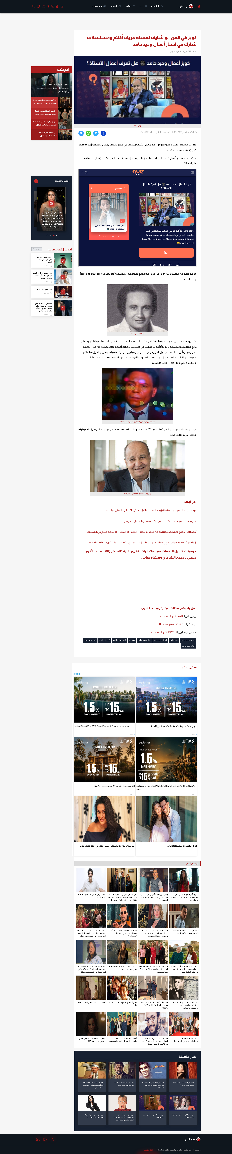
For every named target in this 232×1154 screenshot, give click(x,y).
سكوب (128, 6)
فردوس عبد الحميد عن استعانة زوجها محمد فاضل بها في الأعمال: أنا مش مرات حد (151, 510)
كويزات (132, 640)
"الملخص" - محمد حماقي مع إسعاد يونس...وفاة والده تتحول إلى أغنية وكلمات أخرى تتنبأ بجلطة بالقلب (141, 542)
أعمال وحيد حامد (160, 640)
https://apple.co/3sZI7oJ (172, 624)
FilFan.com (196, 1150)
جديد (141, 6)
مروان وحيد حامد (188, 640)
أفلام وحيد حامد (144, 640)
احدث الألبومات (62, 181)
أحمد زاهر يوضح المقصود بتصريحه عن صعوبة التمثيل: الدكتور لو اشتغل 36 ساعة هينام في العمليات (142, 531)
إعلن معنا (148, 1150)
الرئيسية (155, 6)
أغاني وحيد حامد (188, 646)
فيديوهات (97, 6)
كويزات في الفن (119, 640)
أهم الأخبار (63, 69)
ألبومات (113, 6)
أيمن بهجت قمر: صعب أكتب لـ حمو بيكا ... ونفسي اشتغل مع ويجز (160, 521)
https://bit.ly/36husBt (172, 616)
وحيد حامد (174, 640)
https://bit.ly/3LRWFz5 (164, 632)
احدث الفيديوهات (54, 249)
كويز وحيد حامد (90, 640)
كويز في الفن (104, 640)
